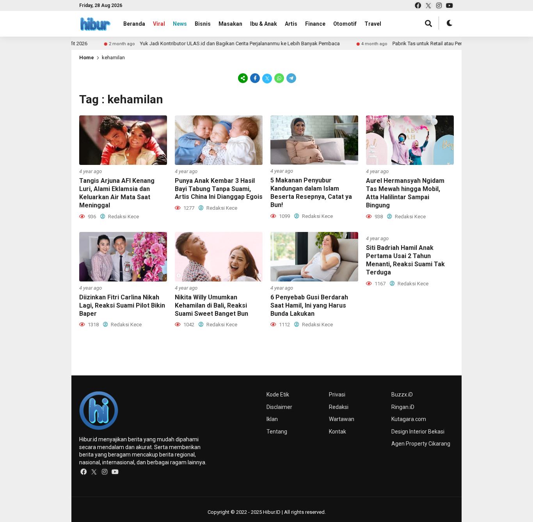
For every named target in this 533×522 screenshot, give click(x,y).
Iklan (272, 419)
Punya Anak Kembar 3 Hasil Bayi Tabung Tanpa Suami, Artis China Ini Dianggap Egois (219, 189)
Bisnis (203, 24)
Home (86, 57)
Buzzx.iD (402, 394)
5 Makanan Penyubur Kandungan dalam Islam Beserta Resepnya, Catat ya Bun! (311, 192)
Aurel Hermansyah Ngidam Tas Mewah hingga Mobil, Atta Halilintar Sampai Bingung (405, 193)
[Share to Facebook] (255, 78)
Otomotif (345, 24)
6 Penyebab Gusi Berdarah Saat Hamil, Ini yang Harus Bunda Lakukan (309, 305)
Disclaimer (279, 407)
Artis (291, 24)
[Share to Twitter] (267, 78)
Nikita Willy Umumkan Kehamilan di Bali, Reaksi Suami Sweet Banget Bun (211, 305)
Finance (315, 24)
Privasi (337, 394)
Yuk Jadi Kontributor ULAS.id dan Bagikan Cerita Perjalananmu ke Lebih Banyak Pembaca (225, 43)
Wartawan (341, 419)
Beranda (134, 24)
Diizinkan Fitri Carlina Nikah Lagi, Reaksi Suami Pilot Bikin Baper (122, 305)
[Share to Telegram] (290, 78)
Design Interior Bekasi (417, 431)
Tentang (276, 431)
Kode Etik (277, 394)
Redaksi (338, 407)
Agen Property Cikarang (420, 444)
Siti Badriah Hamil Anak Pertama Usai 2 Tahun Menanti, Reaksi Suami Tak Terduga (405, 260)
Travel (372, 24)
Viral (159, 24)
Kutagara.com (408, 419)
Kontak (337, 431)
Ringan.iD (402, 407)
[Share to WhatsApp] (279, 78)
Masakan (230, 24)
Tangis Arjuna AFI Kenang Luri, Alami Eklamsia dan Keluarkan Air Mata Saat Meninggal (117, 193)
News (180, 24)
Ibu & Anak (263, 24)
